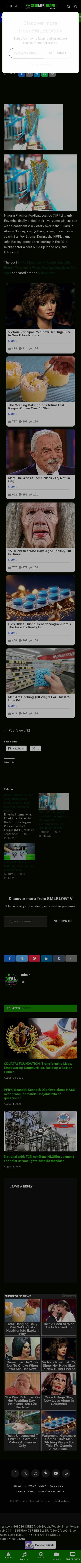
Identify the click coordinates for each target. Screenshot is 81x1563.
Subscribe (58, 53)
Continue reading (40, 64)
